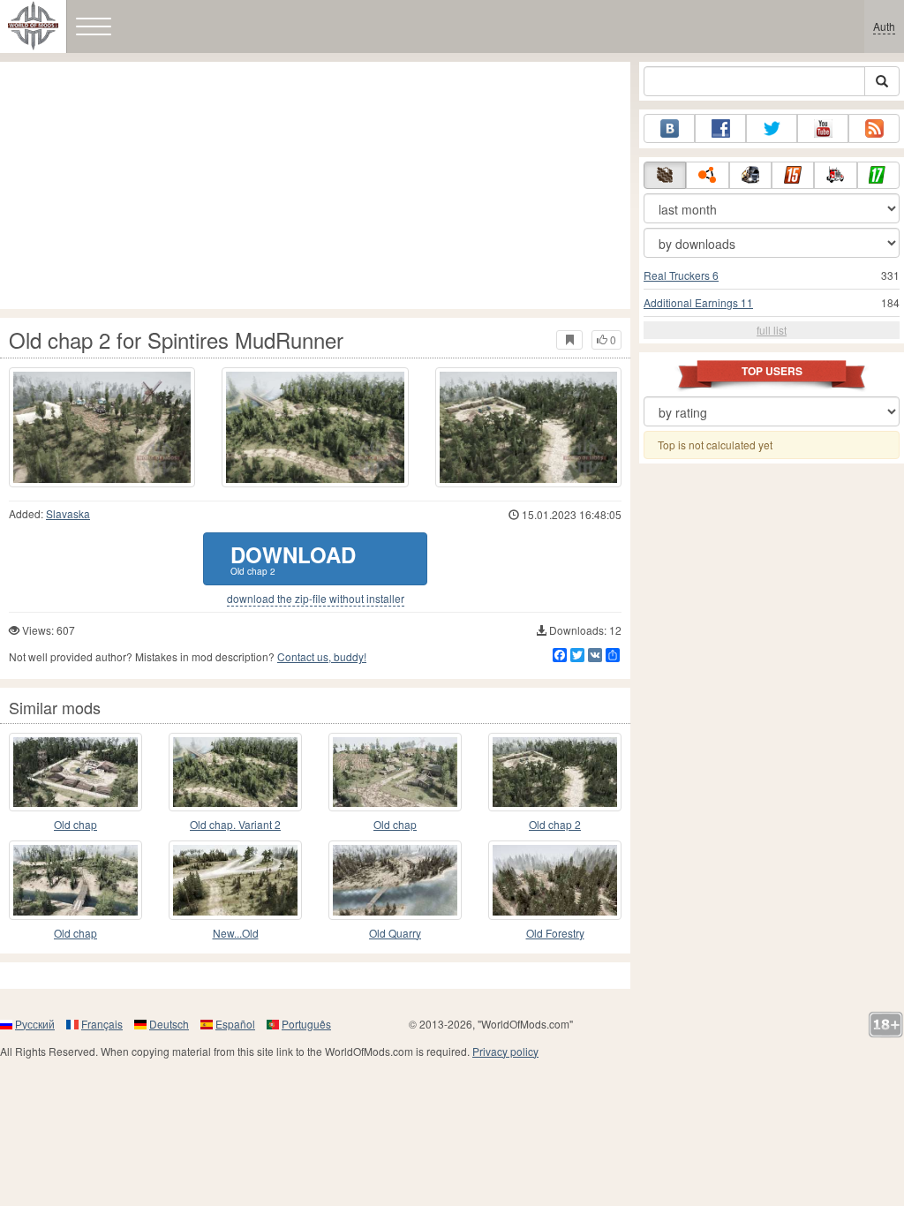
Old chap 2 (555, 824)
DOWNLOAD (293, 558)
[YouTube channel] (822, 128)
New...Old (236, 932)
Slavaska (68, 513)
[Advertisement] (315, 185)
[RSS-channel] (874, 128)
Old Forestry (555, 932)
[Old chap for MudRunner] (75, 772)
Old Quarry (395, 932)
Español (235, 1023)
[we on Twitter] (771, 128)
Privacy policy (505, 1051)
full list (772, 329)
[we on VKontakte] (669, 128)
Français (102, 1023)
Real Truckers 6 (681, 275)
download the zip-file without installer (315, 599)
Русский (35, 1023)
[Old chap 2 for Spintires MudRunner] (102, 427)
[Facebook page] (720, 128)
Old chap (75, 824)
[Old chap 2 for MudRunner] (555, 772)
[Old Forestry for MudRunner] (555, 879)
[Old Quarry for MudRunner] (395, 879)
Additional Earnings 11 (698, 302)
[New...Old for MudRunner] (235, 879)
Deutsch (169, 1023)
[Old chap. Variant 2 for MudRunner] (235, 772)
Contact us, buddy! (321, 656)
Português (306, 1023)
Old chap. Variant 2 (235, 824)
